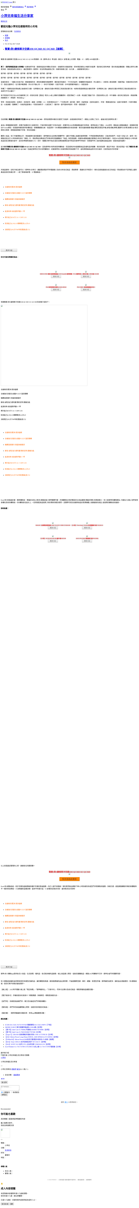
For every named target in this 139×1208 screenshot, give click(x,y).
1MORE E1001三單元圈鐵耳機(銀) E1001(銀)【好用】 (24, 1027)
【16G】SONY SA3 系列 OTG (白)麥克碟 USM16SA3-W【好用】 (28, 1044)
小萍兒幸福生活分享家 (17, 16)
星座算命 (16, 1075)
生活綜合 (17, 31)
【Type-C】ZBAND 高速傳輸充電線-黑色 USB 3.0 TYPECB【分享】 (29, 1034)
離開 (11, 1204)
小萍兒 (3, 1058)
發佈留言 (4, 1095)
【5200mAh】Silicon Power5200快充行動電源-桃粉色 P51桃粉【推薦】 (30, 1039)
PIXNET (54, 1180)
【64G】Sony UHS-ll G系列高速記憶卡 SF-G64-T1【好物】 (26, 1042)
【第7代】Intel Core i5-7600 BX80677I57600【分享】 (23, 1032)
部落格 (7, 38)
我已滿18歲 (5, 1204)
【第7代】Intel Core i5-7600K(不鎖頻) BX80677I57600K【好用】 (27, 1030)
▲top (2, 1078)
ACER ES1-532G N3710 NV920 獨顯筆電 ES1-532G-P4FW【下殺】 (28, 1025)
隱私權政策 (81, 1180)
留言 (18, 1069)
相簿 (6, 35)
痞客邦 (13, 1069)
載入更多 (4, 1082)
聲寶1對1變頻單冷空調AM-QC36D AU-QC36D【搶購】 (34, 49)
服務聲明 (88, 1180)
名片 (6, 40)
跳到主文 (4, 21)
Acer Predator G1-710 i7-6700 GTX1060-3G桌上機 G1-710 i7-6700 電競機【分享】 (33, 1047)
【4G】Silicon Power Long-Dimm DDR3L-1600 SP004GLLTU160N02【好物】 (32, 1037)
